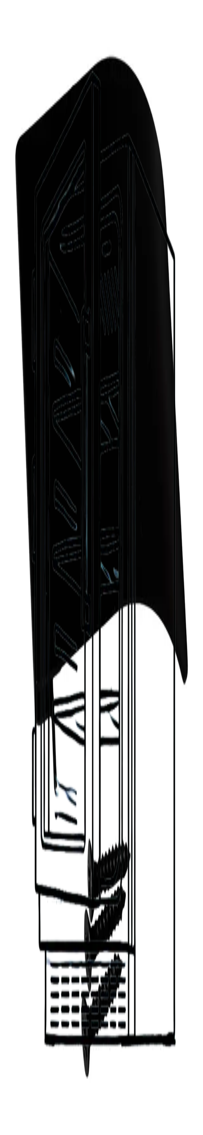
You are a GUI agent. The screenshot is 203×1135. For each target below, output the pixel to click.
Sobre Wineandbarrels (16, 1098)
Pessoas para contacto (16, 1099)
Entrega (11, 1096)
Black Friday (13, 1101)
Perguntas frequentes (16, 1090)
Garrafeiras (13, 1085)
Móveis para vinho (15, 1087)
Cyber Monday (14, 1105)
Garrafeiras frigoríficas (16, 1083)
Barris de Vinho (14, 1089)
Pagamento (13, 1094)
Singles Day (13, 1103)
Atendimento (13, 1092)
